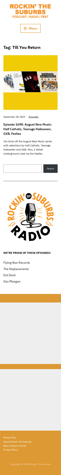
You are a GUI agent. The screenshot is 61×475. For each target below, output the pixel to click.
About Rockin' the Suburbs (17, 441)
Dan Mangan (12, 281)
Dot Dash (9, 275)
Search (50, 168)
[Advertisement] (30, 333)
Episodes (33, 116)
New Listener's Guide (14, 445)
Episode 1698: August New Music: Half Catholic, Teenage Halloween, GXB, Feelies (27, 129)
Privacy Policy (10, 449)
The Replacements (16, 269)
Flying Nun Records (16, 263)
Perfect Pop (9, 437)
